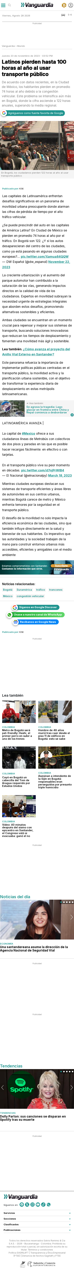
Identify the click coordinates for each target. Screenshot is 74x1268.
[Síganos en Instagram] (32, 1204)
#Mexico (28, 433)
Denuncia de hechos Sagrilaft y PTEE (41, 1255)
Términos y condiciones (40, 1250)
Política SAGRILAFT (19, 1253)
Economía (6, 943)
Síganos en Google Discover (38, 607)
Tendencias (8, 1112)
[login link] (70, 5)
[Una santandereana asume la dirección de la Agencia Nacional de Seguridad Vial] (37, 920)
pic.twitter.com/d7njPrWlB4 (42, 470)
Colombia (8, 727)
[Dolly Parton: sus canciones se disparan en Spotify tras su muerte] (37, 1089)
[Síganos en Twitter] (27, 1204)
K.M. (21, 188)
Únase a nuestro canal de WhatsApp (38, 614)
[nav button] (3, 5)
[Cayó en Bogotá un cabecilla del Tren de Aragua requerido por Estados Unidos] (19, 757)
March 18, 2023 (60, 475)
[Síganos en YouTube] (38, 1204)
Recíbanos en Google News (38, 621)
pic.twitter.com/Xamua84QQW (45, 256)
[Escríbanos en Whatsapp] (49, 1204)
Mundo (21, 46)
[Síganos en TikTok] (43, 1204)
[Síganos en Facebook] (22, 1204)
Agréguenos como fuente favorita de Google (35, 113)
